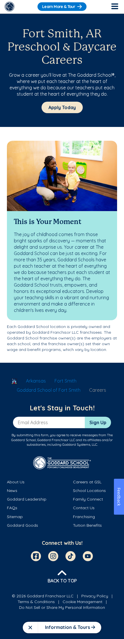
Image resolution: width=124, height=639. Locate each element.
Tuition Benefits (87, 525)
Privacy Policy (94, 596)
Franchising (84, 516)
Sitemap (15, 516)
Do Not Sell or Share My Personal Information (62, 607)
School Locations (89, 490)
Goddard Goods (22, 525)
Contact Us (84, 507)
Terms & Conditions (36, 601)
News (12, 490)
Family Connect (88, 499)
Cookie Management (82, 601)
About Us (16, 481)
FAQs (12, 507)
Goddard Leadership (26, 499)
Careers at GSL (87, 481)
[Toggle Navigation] (114, 7)
